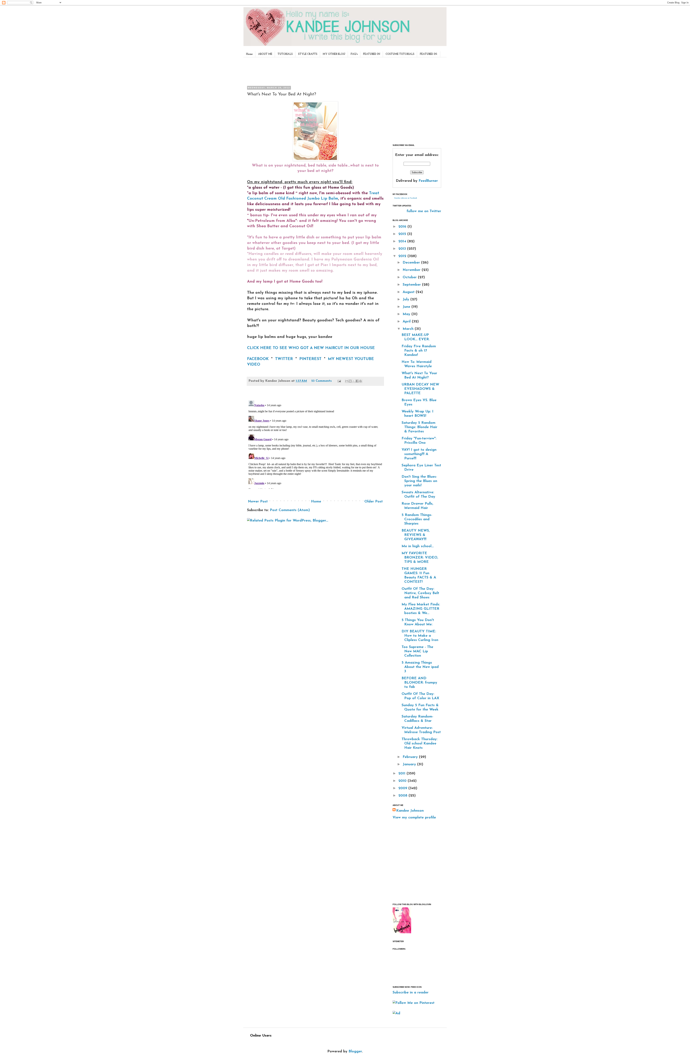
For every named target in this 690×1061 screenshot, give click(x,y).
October (410, 277)
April (407, 321)
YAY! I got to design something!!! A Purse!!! (419, 454)
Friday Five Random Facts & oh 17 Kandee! (419, 351)
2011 (402, 773)
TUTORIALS (285, 54)
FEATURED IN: (429, 54)
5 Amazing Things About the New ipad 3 (420, 667)
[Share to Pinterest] (360, 381)
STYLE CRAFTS (307, 54)
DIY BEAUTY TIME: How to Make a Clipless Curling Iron (420, 636)
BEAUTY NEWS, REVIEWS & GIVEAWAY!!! (416, 535)
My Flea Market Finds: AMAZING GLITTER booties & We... (421, 609)
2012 (403, 256)
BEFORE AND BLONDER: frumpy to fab (419, 683)
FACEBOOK (258, 359)
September (412, 285)
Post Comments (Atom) (290, 510)
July (406, 299)
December (412, 262)
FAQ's (354, 54)
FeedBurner (428, 181)
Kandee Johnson (410, 811)
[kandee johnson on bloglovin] (402, 932)
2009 (403, 788)
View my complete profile (414, 817)
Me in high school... (418, 546)
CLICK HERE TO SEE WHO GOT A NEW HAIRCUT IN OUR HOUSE (311, 348)
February (411, 757)
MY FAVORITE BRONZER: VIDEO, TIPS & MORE (420, 558)
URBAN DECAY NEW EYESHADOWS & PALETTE (420, 389)
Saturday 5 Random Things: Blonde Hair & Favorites (419, 427)
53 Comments (321, 381)
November (412, 270)
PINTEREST (310, 359)
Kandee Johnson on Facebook (405, 198)
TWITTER (284, 359)
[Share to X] (353, 381)
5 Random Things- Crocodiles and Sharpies (417, 519)
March (409, 329)
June (407, 307)
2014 (402, 241)
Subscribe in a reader (411, 992)
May (407, 314)
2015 (402, 234)
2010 (403, 781)
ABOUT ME (265, 54)
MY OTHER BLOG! (334, 54)
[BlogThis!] (350, 381)
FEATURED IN (371, 54)
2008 (403, 795)
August (409, 292)
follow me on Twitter (424, 211)
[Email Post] (339, 381)
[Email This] (347, 381)
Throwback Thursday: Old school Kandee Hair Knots (419, 743)
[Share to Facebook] (357, 381)
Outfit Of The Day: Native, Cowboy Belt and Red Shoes (420, 593)
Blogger (355, 1051)
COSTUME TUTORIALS (400, 54)
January (410, 764)
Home (249, 54)
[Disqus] (315, 444)
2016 (403, 227)
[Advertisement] (314, 71)
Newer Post (258, 501)
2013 (402, 249)
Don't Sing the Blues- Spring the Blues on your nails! (419, 481)
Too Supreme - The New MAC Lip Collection (417, 651)
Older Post (373, 501)
